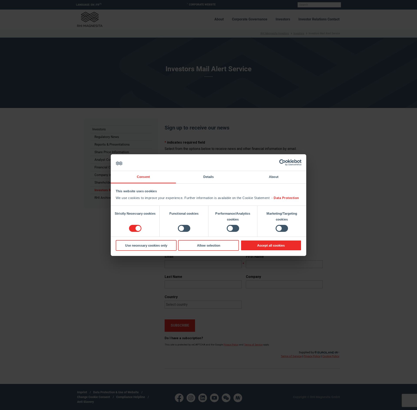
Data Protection (286, 198)
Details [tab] (208, 177)
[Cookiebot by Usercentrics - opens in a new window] (282, 162)
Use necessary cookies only (146, 245)
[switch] (184, 228)
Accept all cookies (271, 245)
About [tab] (273, 177)
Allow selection (208, 245)
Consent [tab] (143, 177)
